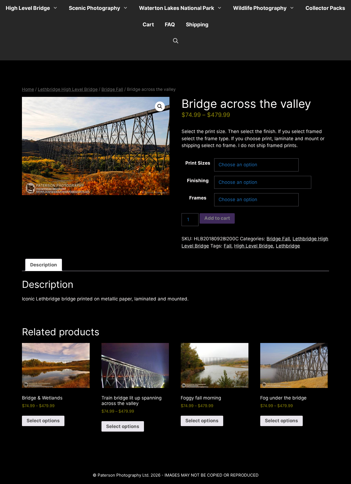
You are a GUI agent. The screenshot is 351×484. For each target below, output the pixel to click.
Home (28, 89)
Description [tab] (43, 265)
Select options (43, 420)
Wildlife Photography (260, 8)
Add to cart (217, 218)
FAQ (170, 24)
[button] (160, 106)
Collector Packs (325, 8)
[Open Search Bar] (176, 41)
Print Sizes (197, 163)
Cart (148, 24)
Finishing (198, 180)
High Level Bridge (28, 8)
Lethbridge (288, 246)
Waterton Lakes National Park (176, 8)
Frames (197, 198)
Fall (227, 246)
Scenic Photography (94, 8)
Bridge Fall (112, 89)
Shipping (197, 24)
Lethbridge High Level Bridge (68, 89)
